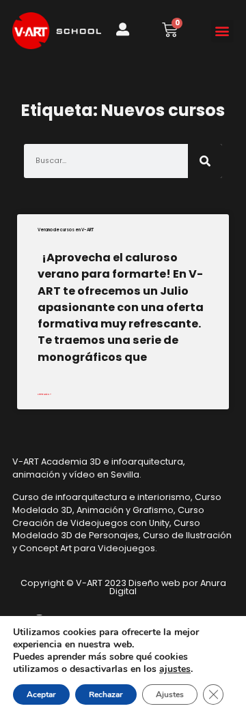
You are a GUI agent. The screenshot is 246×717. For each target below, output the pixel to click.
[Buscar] (205, 161)
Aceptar (41, 694)
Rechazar (106, 694)
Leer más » (44, 394)
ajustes (175, 669)
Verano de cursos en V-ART (66, 230)
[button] (222, 31)
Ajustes (170, 694)
